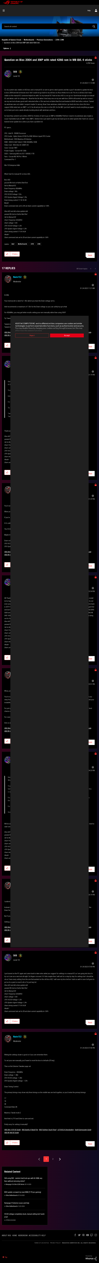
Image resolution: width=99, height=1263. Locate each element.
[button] (7, 254)
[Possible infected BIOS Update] (95, 268)
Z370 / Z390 (59, 40)
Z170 (7, 1220)
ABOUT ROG (6, 1235)
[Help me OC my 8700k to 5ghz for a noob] (91, 268)
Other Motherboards (12, 1195)
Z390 (38, 244)
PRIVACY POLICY (55, 1243)
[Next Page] (59, 1159)
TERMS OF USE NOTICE (41, 1243)
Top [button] (6, 1257)
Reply (90, 255)
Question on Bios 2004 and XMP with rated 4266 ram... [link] (22, 43)
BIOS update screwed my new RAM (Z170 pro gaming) (22, 1192)
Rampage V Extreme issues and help (16, 1203)
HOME (14, 1235)
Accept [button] (67, 335)
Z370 (32, 244)
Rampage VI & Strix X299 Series (15, 1184)
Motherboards (29, 40)
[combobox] (49, 26)
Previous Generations (45, 40)
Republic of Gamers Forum (11, 40)
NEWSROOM (23, 1235)
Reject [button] (32, 335)
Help (89, 10)
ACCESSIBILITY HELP (37, 1235)
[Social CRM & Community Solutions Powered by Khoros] (91, 1258)
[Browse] (5, 11)
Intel (12, 244)
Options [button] (6, 48)
